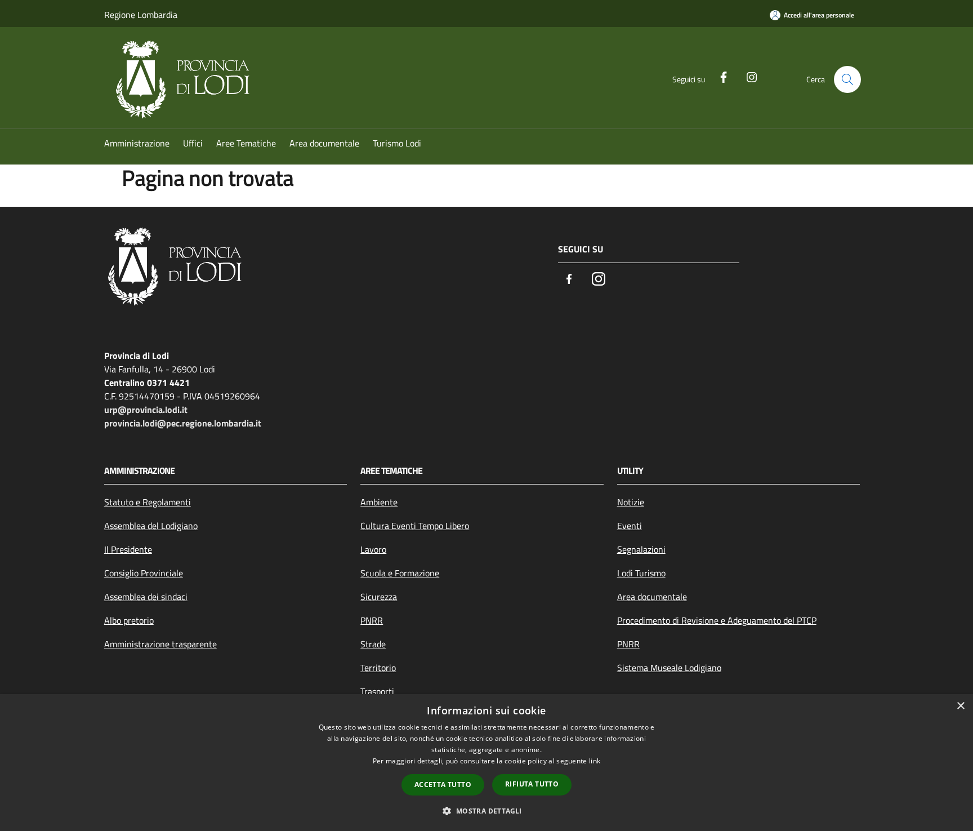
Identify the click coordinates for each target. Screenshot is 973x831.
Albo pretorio (129, 620)
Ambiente (379, 502)
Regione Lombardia (140, 14)
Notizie (630, 502)
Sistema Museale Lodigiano (669, 667)
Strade (373, 644)
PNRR (371, 620)
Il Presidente (128, 549)
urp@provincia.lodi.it (146, 409)
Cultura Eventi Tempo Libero (414, 525)
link (594, 761)
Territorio (378, 667)
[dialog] (486, 762)
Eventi (629, 525)
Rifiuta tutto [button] (532, 784)
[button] (486, 810)
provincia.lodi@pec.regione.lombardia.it (182, 423)
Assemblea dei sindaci (146, 596)
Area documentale (652, 596)
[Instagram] (747, 76)
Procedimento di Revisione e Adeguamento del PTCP (716, 620)
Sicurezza (378, 596)
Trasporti (377, 691)
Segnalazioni (641, 549)
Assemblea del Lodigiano (151, 525)
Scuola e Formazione (399, 573)
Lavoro (373, 549)
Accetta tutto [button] (442, 784)
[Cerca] (847, 79)
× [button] (960, 706)
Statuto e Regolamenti (147, 502)
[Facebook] (719, 76)
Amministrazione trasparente (160, 644)
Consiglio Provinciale (143, 573)
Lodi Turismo (641, 573)
